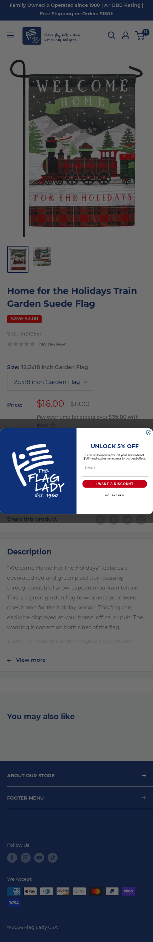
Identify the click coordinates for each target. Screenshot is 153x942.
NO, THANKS (114, 495)
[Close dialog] (148, 432)
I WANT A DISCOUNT (114, 483)
